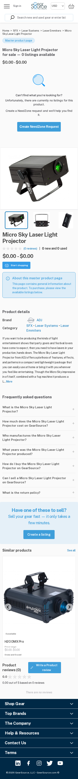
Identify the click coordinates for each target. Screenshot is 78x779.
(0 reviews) (30, 248)
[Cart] (71, 6)
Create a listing (39, 534)
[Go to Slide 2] (41, 220)
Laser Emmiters (52, 30)
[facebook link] (28, 763)
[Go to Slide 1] (16, 220)
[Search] (10, 17)
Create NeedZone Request (39, 126)
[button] (39, 178)
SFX (15, 30)
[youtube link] (60, 763)
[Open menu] (7, 6)
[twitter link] (49, 763)
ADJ (39, 320)
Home (5, 30)
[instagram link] (39, 763)
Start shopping (19, 265)
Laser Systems (30, 30)
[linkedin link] (18, 763)
